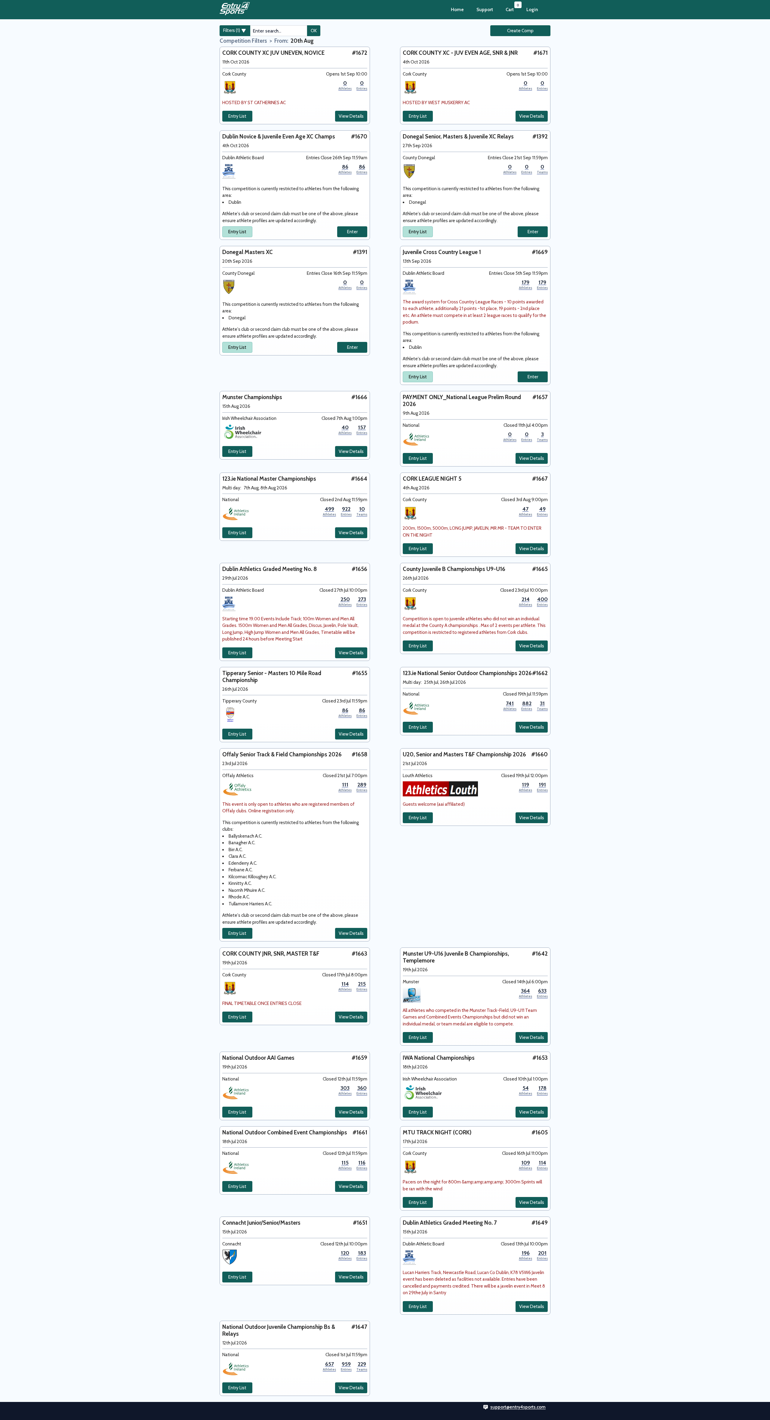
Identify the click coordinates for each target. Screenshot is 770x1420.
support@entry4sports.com (518, 1407)
